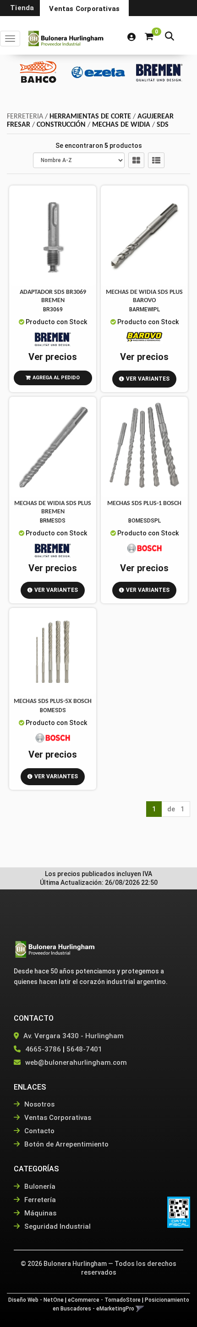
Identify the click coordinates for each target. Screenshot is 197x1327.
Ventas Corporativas (84, 9)
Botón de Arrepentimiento (65, 1144)
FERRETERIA (25, 116)
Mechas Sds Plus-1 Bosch (144, 503)
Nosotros (38, 1104)
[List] (156, 160)
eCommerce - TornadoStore (104, 1300)
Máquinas (39, 1213)
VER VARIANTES (148, 379)
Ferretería (39, 1200)
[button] (169, 37)
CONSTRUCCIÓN (61, 125)
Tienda (22, 8)
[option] (38, 72)
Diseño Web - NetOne (36, 1300)
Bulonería (38, 1186)
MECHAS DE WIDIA (121, 125)
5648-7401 (84, 1049)
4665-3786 (43, 1049)
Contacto (38, 1131)
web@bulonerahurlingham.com (76, 1062)
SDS (163, 125)
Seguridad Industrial (56, 1226)
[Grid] (136, 160)
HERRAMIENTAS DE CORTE (90, 116)
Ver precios (52, 356)
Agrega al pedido (56, 378)
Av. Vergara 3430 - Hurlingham (73, 1036)
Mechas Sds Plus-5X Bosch (53, 701)
